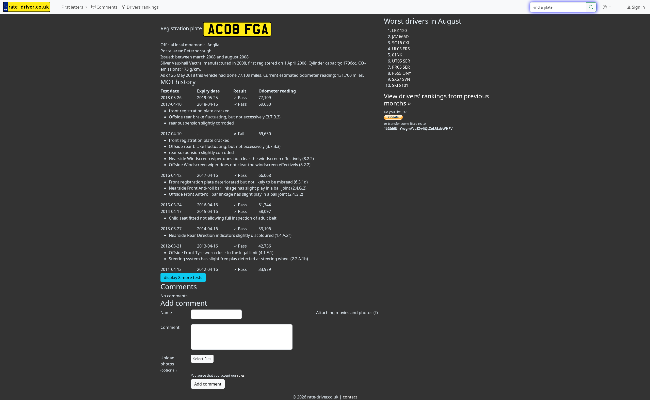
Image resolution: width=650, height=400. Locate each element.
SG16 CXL (401, 42)
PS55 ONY (401, 73)
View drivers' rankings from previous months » (436, 99)
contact (350, 397)
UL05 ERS (401, 49)
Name (166, 312)
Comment (170, 327)
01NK (397, 55)
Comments (106, 7)
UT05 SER (401, 61)
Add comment (207, 384)
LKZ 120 (399, 30)
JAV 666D (400, 36)
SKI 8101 (400, 85)
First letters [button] (72, 7)
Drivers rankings (142, 7)
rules (241, 375)
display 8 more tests (183, 277)
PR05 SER (401, 67)
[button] (607, 7)
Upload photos (168, 364)
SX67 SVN (401, 79)
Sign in (638, 7)
